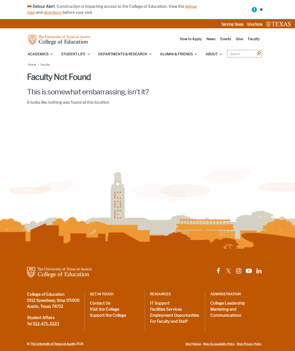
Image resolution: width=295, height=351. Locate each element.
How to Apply (191, 39)
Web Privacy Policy (249, 344)
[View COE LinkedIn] (259, 270)
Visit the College (104, 309)
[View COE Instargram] (239, 270)
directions (53, 12)
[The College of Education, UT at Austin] (59, 40)
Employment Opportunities (174, 315)
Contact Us (100, 303)
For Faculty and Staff (169, 321)
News (211, 39)
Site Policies (193, 344)
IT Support (160, 303)
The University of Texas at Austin (52, 344)
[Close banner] (260, 9)
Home (32, 64)
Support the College (108, 315)
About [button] (212, 54)
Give (239, 39)
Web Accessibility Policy (219, 344)
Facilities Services (166, 309)
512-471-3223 (46, 323)
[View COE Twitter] (228, 270)
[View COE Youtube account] (249, 270)
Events (225, 39)
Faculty (254, 39)
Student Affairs (41, 317)
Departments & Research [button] (122, 54)
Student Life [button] (73, 54)
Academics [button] (38, 54)
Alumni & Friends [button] (176, 54)
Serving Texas (232, 24)
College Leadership (227, 303)
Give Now (255, 24)
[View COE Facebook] (218, 270)
